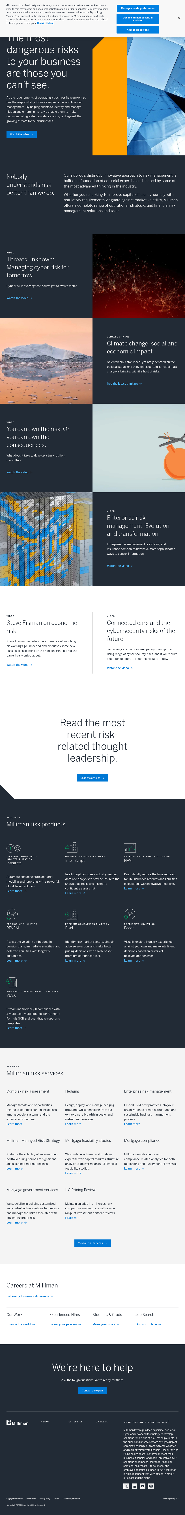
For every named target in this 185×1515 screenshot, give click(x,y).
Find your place (146, 1324)
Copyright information (15, 1499)
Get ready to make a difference (28, 1296)
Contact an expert (92, 1390)
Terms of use (31, 1499)
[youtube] (142, 1486)
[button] (126, 1486)
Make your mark (103, 1324)
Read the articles (90, 778)
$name (56, 1499)
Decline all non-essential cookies (138, 19)
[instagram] (151, 1486)
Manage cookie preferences (137, 8)
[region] (92, 18)
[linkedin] (134, 1486)
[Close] (179, 18)
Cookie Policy (45, 23)
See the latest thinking (122, 383)
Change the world (19, 1324)
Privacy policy (45, 1499)
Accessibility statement (71, 1499)
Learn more (15, 891)
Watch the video (19, 134)
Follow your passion (63, 1324)
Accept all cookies (138, 29)
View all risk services (90, 1243)
